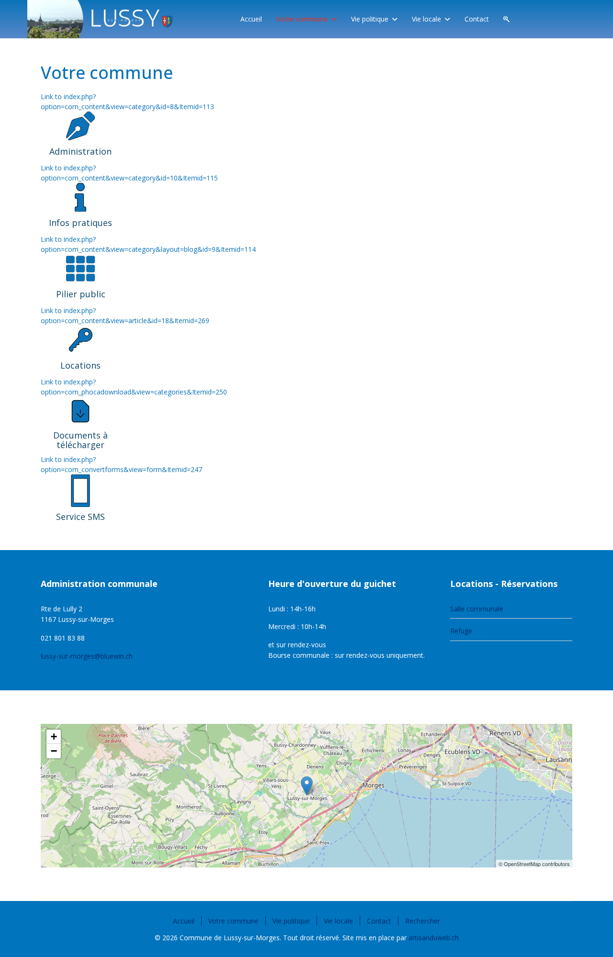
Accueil (251, 18)
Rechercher (422, 920)
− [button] (54, 751)
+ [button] (54, 737)
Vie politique (369, 18)
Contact (477, 18)
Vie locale (426, 18)
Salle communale (476, 608)
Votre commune (302, 18)
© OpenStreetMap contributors (534, 863)
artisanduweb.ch (434, 937)
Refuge (461, 630)
